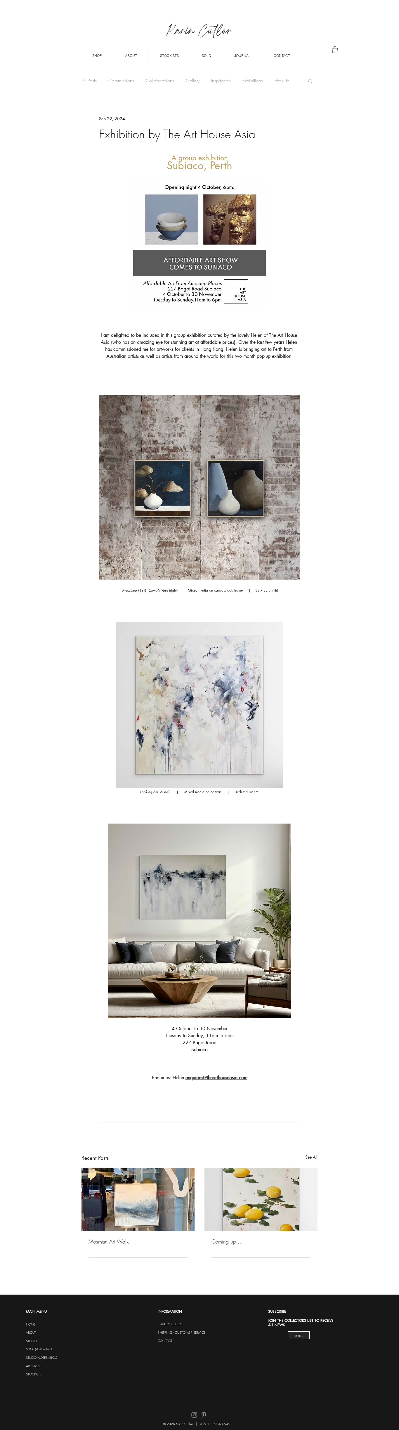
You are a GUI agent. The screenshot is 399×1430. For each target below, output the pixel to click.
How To (282, 80)
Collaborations (160, 80)
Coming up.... (227, 1241)
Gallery (193, 80)
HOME (31, 1324)
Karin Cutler (199, 31)
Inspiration (221, 80)
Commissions (121, 80)
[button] (97, 55)
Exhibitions (252, 80)
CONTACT (165, 1340)
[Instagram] (194, 1415)
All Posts (89, 80)
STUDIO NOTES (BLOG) (42, 1357)
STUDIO (31, 1341)
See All (311, 1157)
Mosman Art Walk (109, 1241)
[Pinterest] (204, 1415)
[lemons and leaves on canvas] (261, 1199)
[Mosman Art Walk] (138, 1199)
